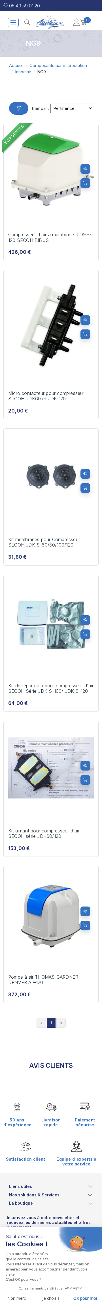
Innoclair (23, 71)
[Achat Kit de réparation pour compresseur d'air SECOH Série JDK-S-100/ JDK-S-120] (85, 634)
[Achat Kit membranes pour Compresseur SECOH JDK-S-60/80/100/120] (85, 488)
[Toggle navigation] (13, 22)
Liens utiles (20, 1186)
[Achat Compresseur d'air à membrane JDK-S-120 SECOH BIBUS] (85, 183)
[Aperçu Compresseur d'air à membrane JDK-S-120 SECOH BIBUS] (85, 169)
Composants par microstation (58, 65)
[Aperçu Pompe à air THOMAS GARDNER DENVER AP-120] (85, 911)
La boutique (21, 1203)
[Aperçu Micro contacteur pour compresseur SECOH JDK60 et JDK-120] (85, 320)
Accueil (16, 65)
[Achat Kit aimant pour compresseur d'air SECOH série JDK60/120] (85, 780)
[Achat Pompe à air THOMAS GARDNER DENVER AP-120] (85, 925)
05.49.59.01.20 (24, 6)
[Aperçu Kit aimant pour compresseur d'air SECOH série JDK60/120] (85, 766)
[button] (76, 22)
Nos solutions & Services (34, 1194)
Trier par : (40, 108)
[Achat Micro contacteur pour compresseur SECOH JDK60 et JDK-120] (85, 334)
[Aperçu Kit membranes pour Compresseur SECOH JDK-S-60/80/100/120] (85, 474)
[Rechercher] (27, 22)
